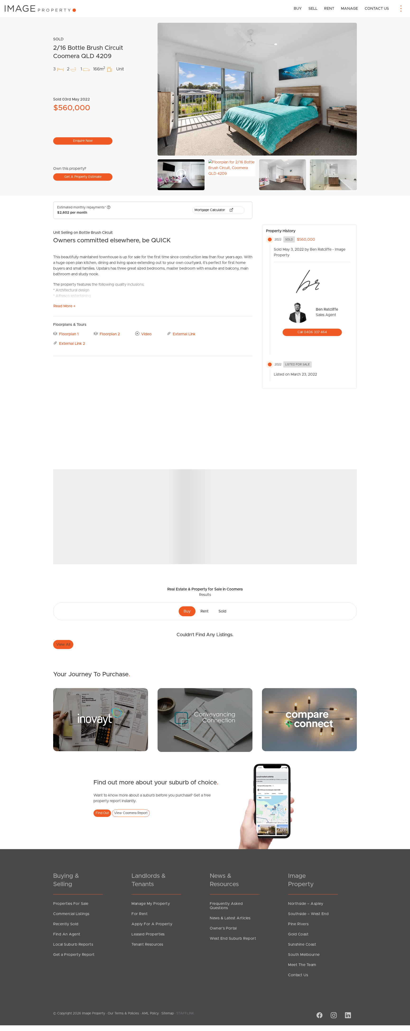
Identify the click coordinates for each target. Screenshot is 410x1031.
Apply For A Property (151, 924)
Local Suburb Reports (73, 944)
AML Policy (150, 1013)
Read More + (64, 306)
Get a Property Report (74, 955)
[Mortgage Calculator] (100, 719)
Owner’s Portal (223, 928)
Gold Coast (298, 934)
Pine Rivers (298, 924)
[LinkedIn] (347, 1016)
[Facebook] (319, 1016)
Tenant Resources (147, 944)
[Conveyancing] (205, 720)
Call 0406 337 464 (312, 332)
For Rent (139, 914)
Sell (312, 8)
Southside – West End (308, 914)
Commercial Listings (71, 914)
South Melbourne (304, 955)
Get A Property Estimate (83, 177)
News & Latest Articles (230, 918)
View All (63, 644)
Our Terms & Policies (123, 1013)
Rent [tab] (204, 611)
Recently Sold (66, 924)
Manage (349, 8)
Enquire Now (83, 141)
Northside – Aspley (305, 904)
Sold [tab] (222, 611)
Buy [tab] (187, 611)
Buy (298, 8)
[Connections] (309, 719)
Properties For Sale (71, 904)
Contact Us (377, 8)
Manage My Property (150, 904)
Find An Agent (66, 934)
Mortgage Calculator (210, 210)
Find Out (102, 813)
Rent (329, 8)
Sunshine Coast (302, 944)
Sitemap (167, 1013)
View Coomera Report (131, 813)
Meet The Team (302, 965)
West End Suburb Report (233, 938)
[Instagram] (333, 1016)
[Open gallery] (257, 89)
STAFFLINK (185, 1013)
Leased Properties (148, 934)
